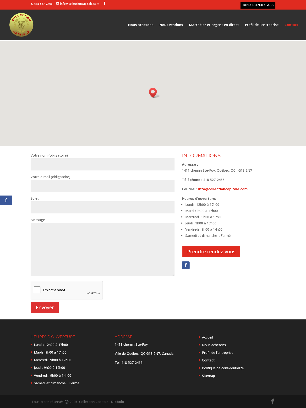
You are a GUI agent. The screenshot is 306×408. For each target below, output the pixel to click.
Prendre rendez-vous (211, 251)
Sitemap (208, 375)
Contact (291, 25)
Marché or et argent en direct (214, 25)
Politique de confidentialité (223, 368)
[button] (154, 93)
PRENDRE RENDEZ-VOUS (258, 5)
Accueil (207, 337)
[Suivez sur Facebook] (186, 265)
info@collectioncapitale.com (223, 189)
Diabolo (116, 401)
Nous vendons (171, 25)
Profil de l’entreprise (262, 25)
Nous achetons (140, 25)
